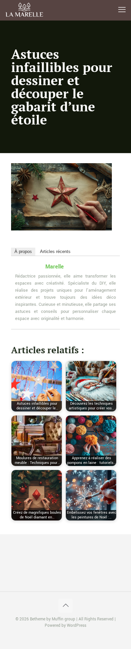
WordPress (76, 625)
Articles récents (55, 251)
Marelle (54, 267)
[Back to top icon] (65, 606)
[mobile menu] (122, 10)
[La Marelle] (25, 10)
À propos (23, 251)
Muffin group (63, 619)
